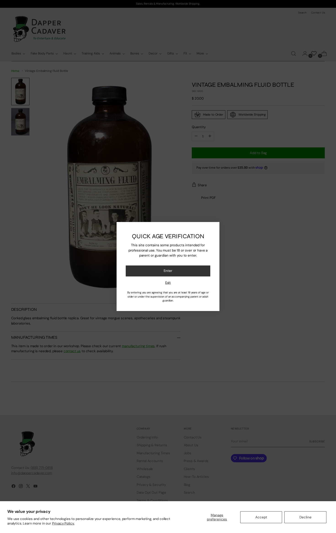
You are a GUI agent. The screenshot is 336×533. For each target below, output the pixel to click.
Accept (261, 517)
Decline (305, 517)
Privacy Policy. (63, 523)
